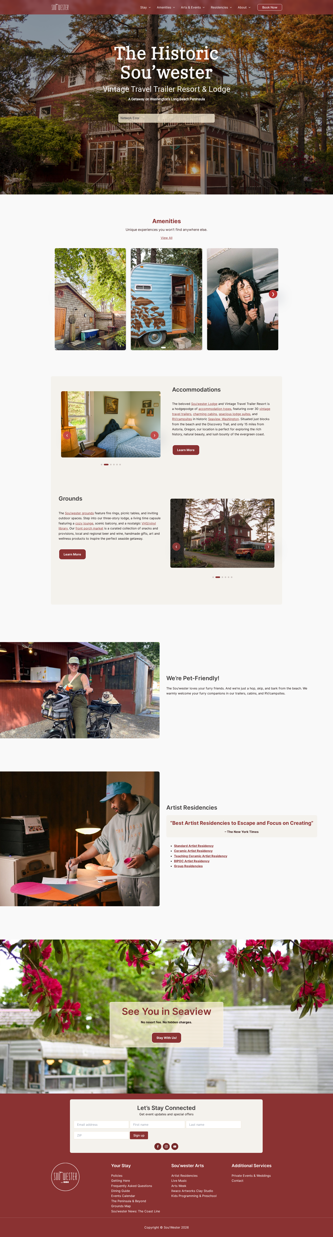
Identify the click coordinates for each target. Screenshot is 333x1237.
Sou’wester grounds (79, 513)
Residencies (219, 7)
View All (166, 238)
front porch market (89, 528)
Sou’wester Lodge (204, 404)
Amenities (164, 7)
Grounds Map (121, 1206)
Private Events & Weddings (251, 1176)
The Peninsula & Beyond (128, 1201)
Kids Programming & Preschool (194, 1196)
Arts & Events (191, 7)
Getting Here (120, 1181)
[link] (90, 299)
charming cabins (205, 414)
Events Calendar (123, 1196)
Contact (237, 1181)
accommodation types (214, 409)
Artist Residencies (184, 1176)
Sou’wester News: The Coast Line (135, 1211)
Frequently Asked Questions (131, 1186)
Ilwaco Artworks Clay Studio (192, 1191)
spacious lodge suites (234, 414)
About (242, 7)
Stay (143, 7)
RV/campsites (182, 419)
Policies (116, 1176)
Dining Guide (120, 1191)
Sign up (139, 1135)
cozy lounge (84, 523)
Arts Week (178, 1186)
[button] (149, 7)
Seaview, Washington (223, 419)
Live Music (179, 1181)
